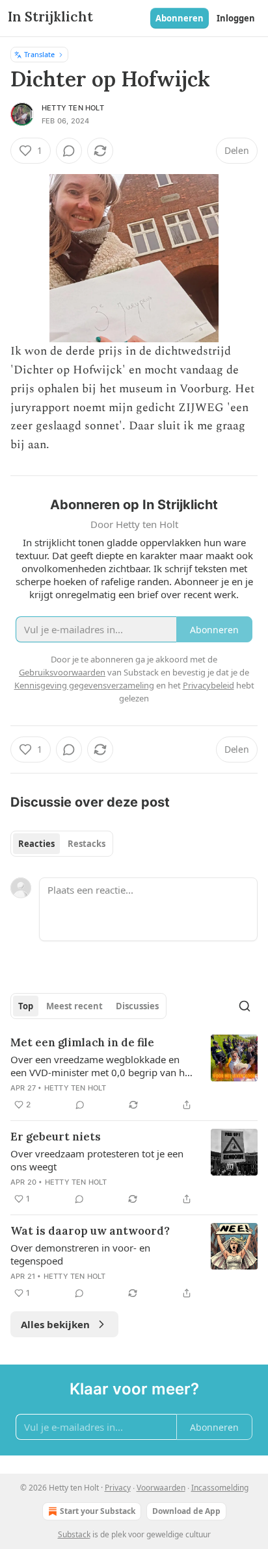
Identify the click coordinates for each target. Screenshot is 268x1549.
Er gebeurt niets (55, 1136)
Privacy (118, 1487)
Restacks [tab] (86, 844)
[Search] (245, 1006)
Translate (39, 54)
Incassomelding (219, 1487)
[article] (134, 1074)
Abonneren (179, 18)
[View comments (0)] (69, 151)
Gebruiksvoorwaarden (62, 672)
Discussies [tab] (137, 1006)
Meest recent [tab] (74, 1006)
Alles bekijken (55, 1324)
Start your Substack (97, 1511)
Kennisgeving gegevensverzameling (84, 685)
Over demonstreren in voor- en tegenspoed (80, 1254)
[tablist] (61, 844)
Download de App (186, 1511)
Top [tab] (25, 1006)
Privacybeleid (208, 685)
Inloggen (236, 18)
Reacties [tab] (36, 844)
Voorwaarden (161, 1487)
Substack (74, 1534)
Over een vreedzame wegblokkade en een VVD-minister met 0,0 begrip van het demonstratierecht (101, 1066)
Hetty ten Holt (73, 107)
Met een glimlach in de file (82, 1042)
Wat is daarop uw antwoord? (90, 1231)
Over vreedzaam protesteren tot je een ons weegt (96, 1160)
